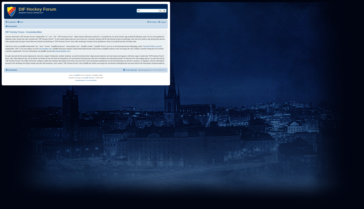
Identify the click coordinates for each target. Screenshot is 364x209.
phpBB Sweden (89, 78)
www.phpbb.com (45, 49)
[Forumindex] (12, 11)
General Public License (152, 46)
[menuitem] (20, 22)
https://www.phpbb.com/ (61, 51)
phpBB (77, 75)
